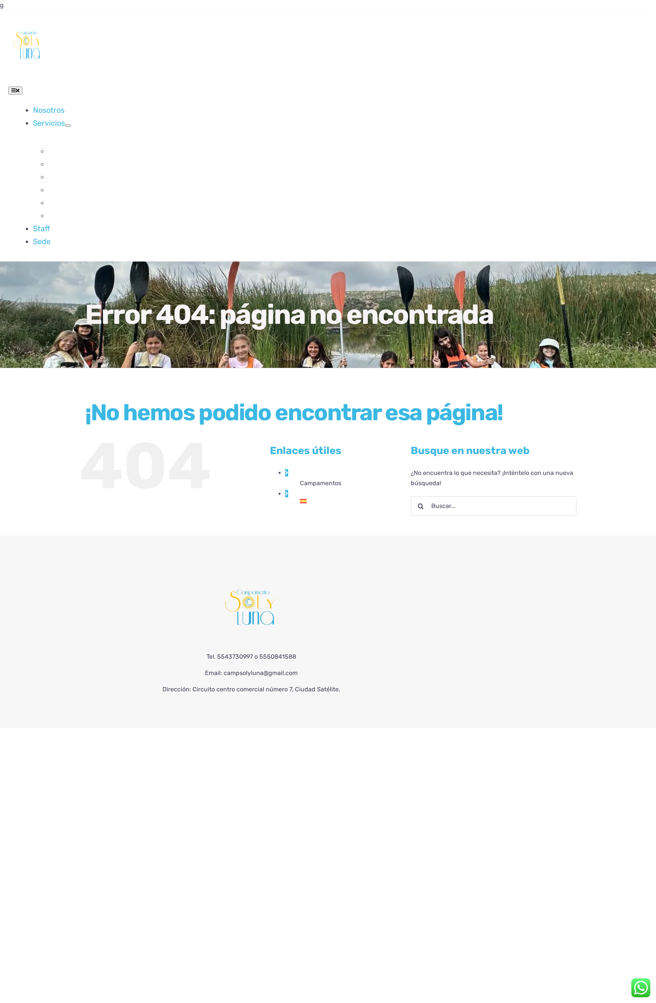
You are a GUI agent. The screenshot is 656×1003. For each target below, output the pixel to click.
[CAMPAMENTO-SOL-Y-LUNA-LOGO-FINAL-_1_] (27, 21)
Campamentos (320, 483)
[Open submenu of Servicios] (68, 126)
